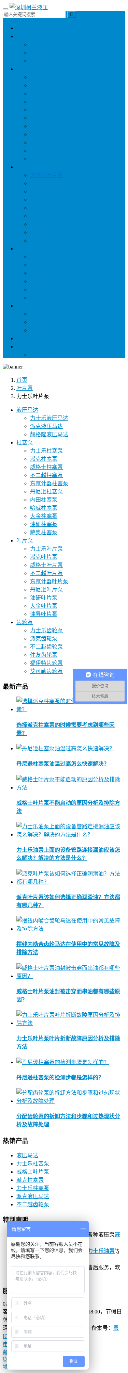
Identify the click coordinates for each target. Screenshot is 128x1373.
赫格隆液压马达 (49, 61)
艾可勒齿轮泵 (46, 289)
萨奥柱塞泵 (43, 159)
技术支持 (41, 322)
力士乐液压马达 (49, 44)
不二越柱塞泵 (46, 101)
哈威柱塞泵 (43, 142)
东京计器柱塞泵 (49, 118)
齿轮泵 (24, 248)
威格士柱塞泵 (46, 93)
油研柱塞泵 (43, 110)
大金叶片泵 (43, 232)
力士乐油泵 (101, 1251)
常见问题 (41, 330)
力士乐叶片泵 (46, 175)
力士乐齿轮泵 (46, 257)
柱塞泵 (24, 69)
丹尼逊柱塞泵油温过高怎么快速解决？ (62, 764)
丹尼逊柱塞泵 (46, 126)
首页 (21, 380)
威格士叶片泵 (46, 191)
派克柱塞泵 (43, 85)
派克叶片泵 (43, 183)
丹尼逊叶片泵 (46, 208)
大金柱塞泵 (43, 150)
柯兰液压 (27, 28)
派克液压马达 (46, 52)
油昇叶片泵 (43, 240)
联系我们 (27, 346)
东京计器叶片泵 (49, 224)
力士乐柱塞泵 (46, 77)
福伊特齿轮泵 (46, 281)
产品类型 (27, 338)
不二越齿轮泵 (46, 273)
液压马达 (27, 36)
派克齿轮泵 (43, 265)
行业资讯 (41, 314)
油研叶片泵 (43, 216)
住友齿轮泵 (43, 297)
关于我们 (41, 355)
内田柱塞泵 (43, 134)
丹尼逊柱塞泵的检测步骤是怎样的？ (60, 1077)
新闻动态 (27, 306)
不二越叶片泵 (46, 199)
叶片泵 (24, 167)
